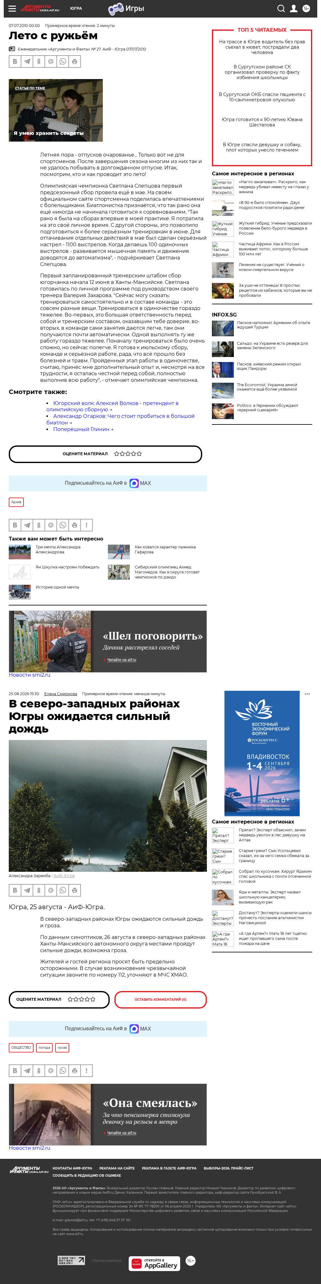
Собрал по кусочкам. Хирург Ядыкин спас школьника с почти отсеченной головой (275, 876)
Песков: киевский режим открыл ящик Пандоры (269, 366)
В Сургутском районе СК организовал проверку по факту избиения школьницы (262, 72)
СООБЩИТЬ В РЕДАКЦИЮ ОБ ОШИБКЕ (87, 1176)
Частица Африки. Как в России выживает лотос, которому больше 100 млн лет (273, 249)
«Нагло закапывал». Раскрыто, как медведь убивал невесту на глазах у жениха (274, 186)
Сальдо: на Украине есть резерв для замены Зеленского (272, 345)
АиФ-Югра (64, 875)
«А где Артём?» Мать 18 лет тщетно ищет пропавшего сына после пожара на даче (273, 938)
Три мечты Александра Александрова (58, 549)
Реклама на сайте (117, 1168)
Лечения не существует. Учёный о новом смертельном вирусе (271, 267)
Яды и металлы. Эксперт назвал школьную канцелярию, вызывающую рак (270, 897)
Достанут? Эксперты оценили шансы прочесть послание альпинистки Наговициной (275, 917)
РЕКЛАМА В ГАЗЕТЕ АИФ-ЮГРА (169, 1168)
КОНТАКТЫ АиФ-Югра (72, 1168)
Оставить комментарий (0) (161, 1000)
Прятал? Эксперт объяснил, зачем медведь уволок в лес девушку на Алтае (272, 835)
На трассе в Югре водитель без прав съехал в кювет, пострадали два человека (262, 47)
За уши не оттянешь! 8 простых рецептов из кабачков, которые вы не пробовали (275, 290)
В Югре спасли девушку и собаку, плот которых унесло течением (262, 147)
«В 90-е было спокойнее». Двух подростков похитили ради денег (272, 205)
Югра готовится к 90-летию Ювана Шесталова (262, 122)
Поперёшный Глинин (81, 429)
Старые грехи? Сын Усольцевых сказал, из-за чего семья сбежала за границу (274, 855)
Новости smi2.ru (29, 675)
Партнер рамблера (107, 1260)
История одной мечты (57, 587)
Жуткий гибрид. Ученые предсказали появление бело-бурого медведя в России (275, 228)
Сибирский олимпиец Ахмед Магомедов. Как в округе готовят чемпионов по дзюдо (167, 572)
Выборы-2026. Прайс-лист (228, 1168)
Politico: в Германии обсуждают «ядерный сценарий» (267, 407)
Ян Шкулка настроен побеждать (67, 567)
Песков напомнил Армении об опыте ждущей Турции (273, 325)
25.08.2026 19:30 (24, 693)
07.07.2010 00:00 (24, 25)
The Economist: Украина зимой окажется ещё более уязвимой (267, 387)
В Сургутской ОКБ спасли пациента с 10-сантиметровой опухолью (262, 97)
